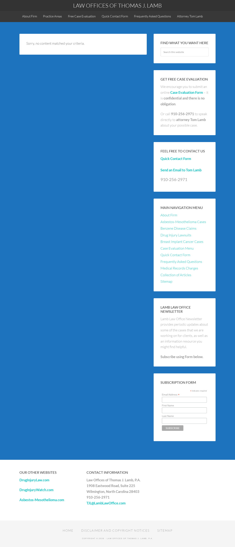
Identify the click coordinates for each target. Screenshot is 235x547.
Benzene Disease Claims (178, 228)
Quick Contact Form (176, 159)
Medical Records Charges (179, 268)
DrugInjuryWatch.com (36, 490)
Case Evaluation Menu (177, 248)
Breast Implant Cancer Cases (182, 241)
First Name (168, 405)
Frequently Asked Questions (181, 261)
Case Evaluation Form (186, 92)
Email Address (170, 394)
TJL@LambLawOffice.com (106, 503)
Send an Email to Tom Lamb (181, 170)
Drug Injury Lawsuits (176, 235)
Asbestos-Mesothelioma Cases (183, 222)
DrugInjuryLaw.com (34, 480)
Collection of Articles (176, 275)
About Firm (169, 215)
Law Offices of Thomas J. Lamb (117, 5)
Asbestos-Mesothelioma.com (41, 500)
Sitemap (166, 281)
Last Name (168, 416)
